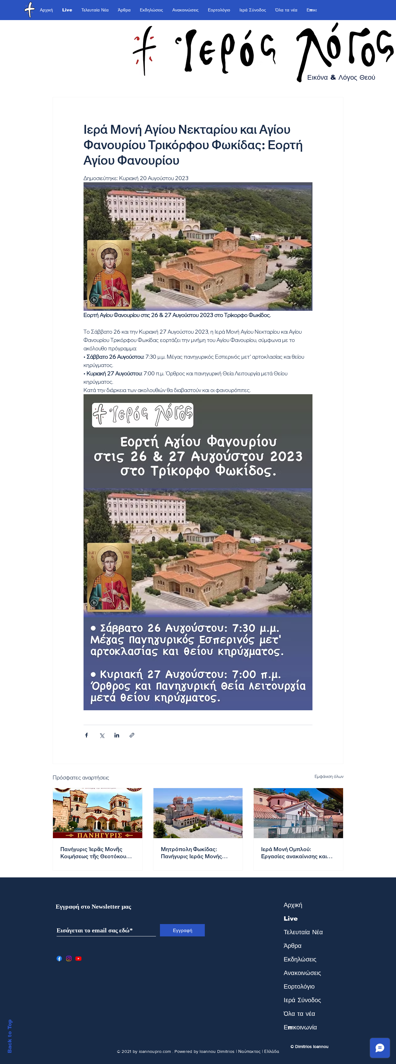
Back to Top (10, 1036)
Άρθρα (293, 945)
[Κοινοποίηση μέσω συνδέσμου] (132, 735)
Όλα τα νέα (299, 1013)
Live (291, 918)
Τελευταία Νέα (303, 932)
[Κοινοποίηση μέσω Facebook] (86, 735)
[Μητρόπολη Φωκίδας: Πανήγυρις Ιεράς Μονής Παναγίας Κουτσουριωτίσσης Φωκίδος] (198, 813)
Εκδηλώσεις (300, 959)
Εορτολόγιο (299, 986)
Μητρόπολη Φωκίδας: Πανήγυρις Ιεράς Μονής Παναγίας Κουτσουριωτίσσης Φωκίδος (197, 853)
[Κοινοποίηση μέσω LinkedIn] (117, 735)
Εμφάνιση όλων (329, 776)
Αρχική (293, 904)
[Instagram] (68, 958)
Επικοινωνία (300, 1027)
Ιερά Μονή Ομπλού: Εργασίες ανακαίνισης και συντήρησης (294, 853)
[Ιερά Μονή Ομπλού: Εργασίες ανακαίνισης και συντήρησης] (298, 813)
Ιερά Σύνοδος (302, 1000)
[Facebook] (59, 958)
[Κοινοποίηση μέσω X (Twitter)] (102, 735)
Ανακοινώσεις (302, 972)
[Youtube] (78, 958)
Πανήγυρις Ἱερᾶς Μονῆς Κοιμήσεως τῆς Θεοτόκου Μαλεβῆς (93, 853)
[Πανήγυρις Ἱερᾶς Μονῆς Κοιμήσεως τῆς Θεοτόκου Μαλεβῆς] (97, 813)
